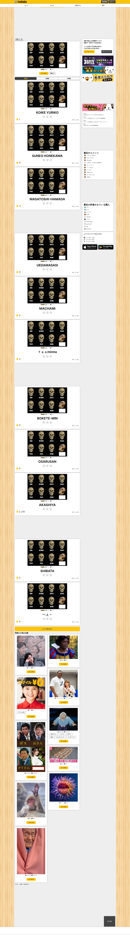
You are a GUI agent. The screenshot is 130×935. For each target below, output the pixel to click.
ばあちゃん (53, 734)
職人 (103, 5)
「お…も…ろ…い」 (90, 165)
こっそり (62, 734)
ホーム (26, 5)
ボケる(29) (31, 716)
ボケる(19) (31, 822)
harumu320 (89, 224)
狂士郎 (87, 214)
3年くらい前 (75, 119)
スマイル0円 (21, 712)
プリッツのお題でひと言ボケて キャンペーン (95, 121)
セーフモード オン (89, 51)
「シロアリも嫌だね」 (91, 155)
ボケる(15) (31, 879)
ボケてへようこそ (106, 51)
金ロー (69, 734)
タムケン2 (88, 212)
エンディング (71, 737)
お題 (21, 884)
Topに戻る (109, 921)
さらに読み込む (47, 629)
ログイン (112, 1)
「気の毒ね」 (89, 160)
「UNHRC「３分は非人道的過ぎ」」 (95, 162)
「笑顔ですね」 (89, 172)
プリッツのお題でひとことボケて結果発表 (94, 117)
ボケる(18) (63, 767)
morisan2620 (89, 221)
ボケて (16, 884)
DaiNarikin (88, 229)
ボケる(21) (44, 73)
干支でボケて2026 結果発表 (90, 124)
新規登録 (104, 1)
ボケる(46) (31, 671)
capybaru (88, 216)
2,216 (22, 511)
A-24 (87, 207)
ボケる (52, 5)
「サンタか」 (89, 169)
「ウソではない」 (90, 167)
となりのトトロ (60, 737)
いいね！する (90, 237)
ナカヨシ (88, 219)
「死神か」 (88, 177)
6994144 (26, 884)
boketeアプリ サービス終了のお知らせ (93, 114)
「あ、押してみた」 (91, 174)
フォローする (89, 239)
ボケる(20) (31, 777)
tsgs (87, 226)
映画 (52, 737)
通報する (52, 73)
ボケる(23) (63, 702)
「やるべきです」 (90, 157)
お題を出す (78, 5)
